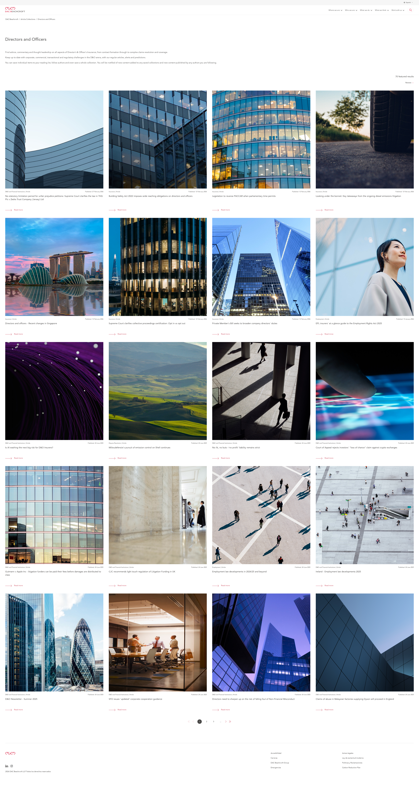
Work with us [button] (397, 10)
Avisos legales (347, 753)
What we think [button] (380, 10)
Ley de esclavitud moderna (352, 758)
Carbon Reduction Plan (351, 767)
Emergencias (276, 767)
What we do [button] (365, 10)
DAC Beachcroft (11, 19)
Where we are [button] (334, 10)
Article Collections (28, 19)
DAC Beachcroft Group (280, 763)
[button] (410, 10)
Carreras (274, 758)
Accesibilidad (276, 753)
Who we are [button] (350, 10)
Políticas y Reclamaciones (352, 763)
